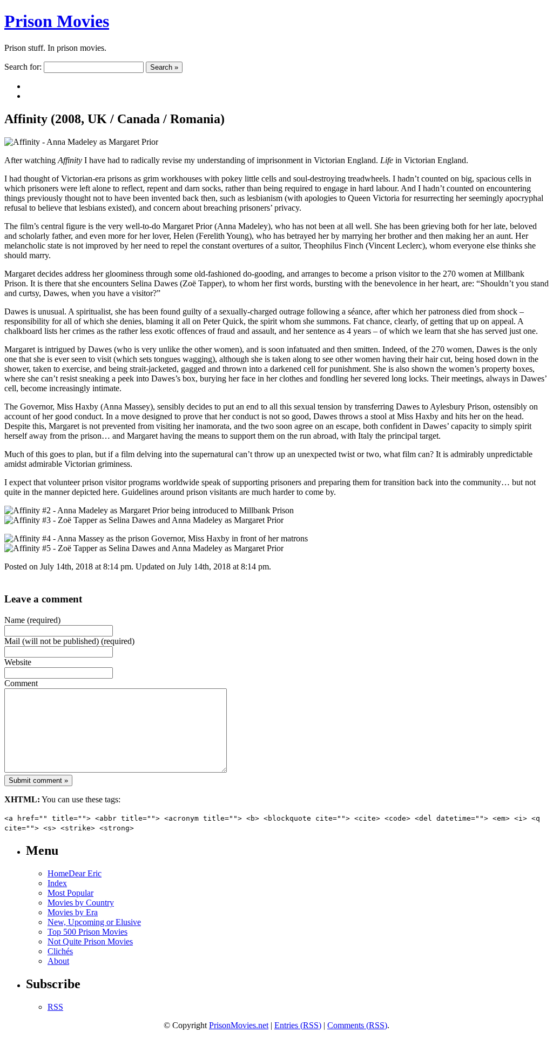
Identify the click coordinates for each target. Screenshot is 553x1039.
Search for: (23, 66)
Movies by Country (81, 902)
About (58, 961)
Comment (21, 683)
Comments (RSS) (357, 1025)
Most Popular (70, 892)
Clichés (60, 951)
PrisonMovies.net (238, 1025)
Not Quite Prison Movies (90, 941)
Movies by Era (73, 912)
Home (58, 873)
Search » (164, 67)
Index (57, 883)
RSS (55, 1006)
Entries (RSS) (297, 1025)
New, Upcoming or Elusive (94, 922)
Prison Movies (56, 21)
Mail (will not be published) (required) (69, 641)
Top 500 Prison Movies (87, 931)
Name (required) (32, 620)
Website (17, 662)
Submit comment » (38, 780)
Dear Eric (85, 873)
